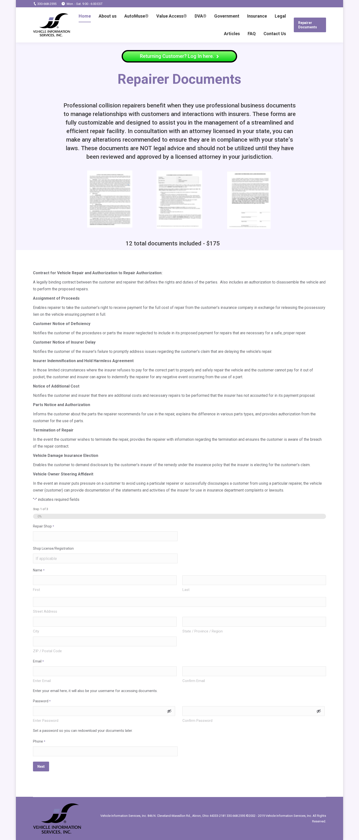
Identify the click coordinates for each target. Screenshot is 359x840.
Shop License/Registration (53, 548)
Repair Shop (43, 526)
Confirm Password (197, 720)
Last (186, 590)
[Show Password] (169, 711)
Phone (39, 741)
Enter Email (42, 681)
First (36, 590)
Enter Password (45, 720)
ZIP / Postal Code (47, 651)
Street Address (45, 611)
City (36, 631)
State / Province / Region (202, 631)
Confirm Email (193, 681)
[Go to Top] (351, 832)
